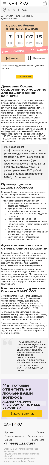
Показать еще (24, 76)
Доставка (10, 432)
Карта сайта (38, 440)
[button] (19, 52)
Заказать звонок (22, 413)
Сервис (8, 440)
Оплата (40, 432)
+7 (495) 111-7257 (20, 443)
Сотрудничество (36, 436)
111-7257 (18, 9)
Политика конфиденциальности (19, 458)
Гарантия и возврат (14, 436)
